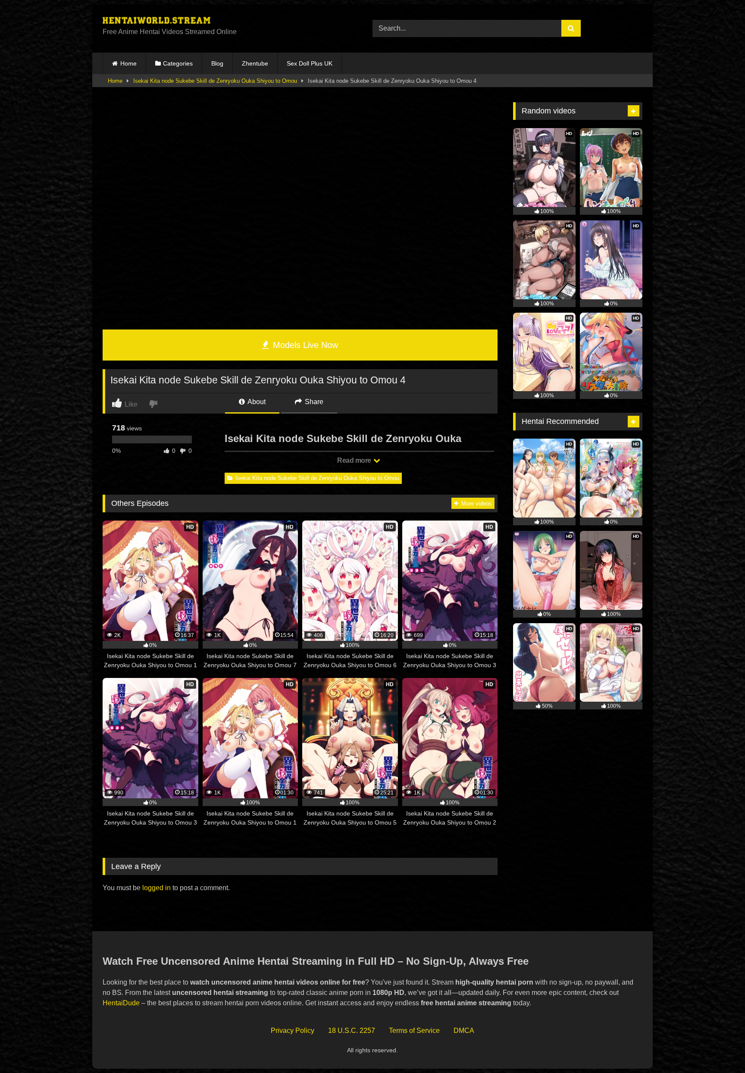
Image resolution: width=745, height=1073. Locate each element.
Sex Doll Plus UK (309, 63)
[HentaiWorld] (156, 21)
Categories (178, 63)
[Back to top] (718, 1047)
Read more (354, 460)
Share (313, 401)
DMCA (464, 1030)
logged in (156, 887)
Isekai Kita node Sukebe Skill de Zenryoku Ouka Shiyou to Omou (215, 81)
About (256, 401)
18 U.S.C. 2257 (351, 1030)
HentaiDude (121, 1003)
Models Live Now (304, 345)
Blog (217, 63)
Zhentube (255, 63)
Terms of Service (414, 1030)
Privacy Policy (292, 1030)
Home (128, 63)
